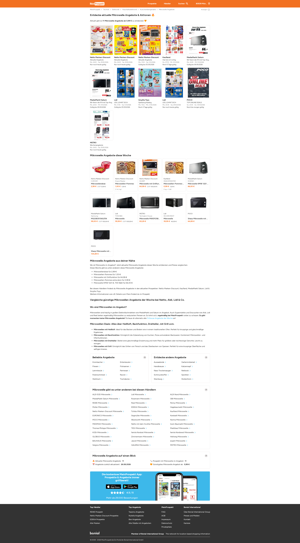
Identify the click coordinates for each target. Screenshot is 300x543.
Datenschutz (166, 523)
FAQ (163, 512)
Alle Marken (95, 523)
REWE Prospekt (96, 512)
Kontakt (187, 519)
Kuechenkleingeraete (148, 9)
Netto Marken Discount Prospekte (104, 516)
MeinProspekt (95, 9)
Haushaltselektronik (129, 9)
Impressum (166, 519)
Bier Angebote (135, 519)
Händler (167, 3)
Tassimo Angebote (136, 512)
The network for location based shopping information (188, 534)
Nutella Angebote (136, 516)
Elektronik (115, 9)
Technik (106, 9)
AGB (163, 516)
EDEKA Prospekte (97, 519)
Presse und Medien (192, 516)
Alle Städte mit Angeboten (140, 523)
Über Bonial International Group (197, 512)
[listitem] (101, 45)
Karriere (187, 523)
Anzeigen (204, 9)
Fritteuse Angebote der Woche (160, 318)
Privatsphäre (166, 527)
